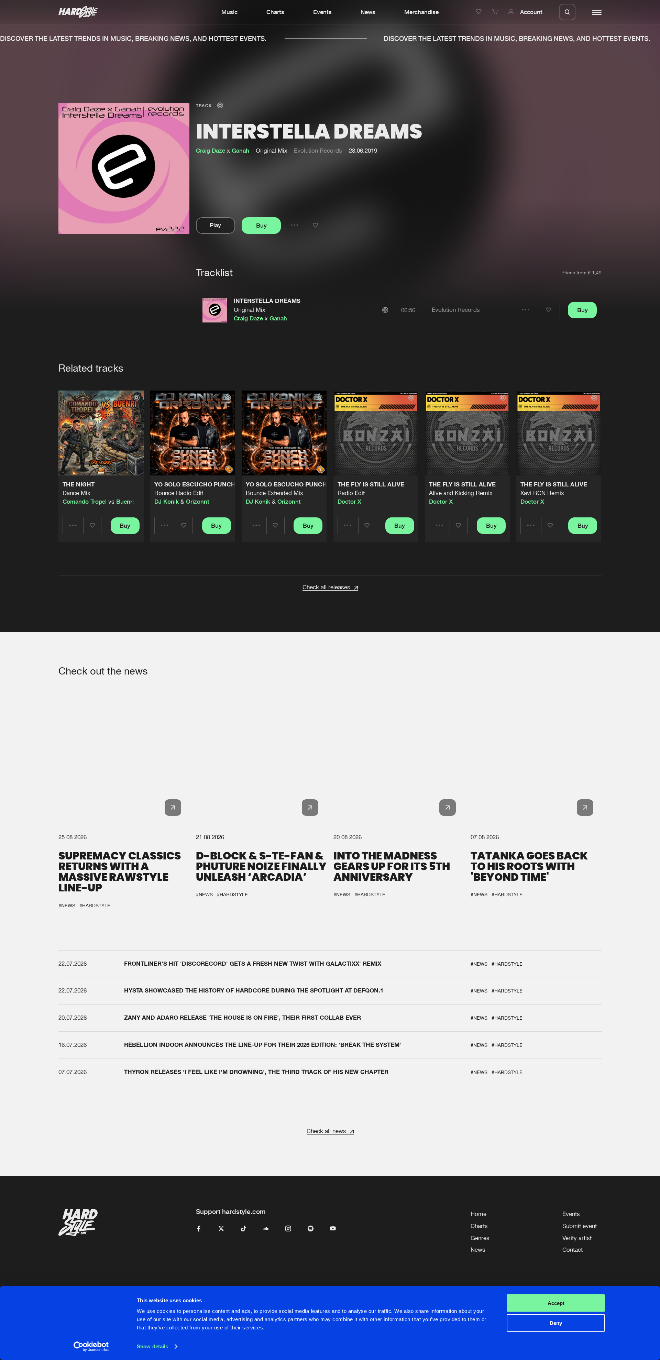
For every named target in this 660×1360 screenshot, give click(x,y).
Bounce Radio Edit (178, 493)
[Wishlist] (480, 12)
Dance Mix (76, 493)
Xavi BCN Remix (542, 493)
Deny (556, 1323)
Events (322, 12)
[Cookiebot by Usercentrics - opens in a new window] (91, 1346)
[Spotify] (311, 1229)
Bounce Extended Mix (274, 493)
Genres (480, 1238)
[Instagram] (288, 1229)
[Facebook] (199, 1229)
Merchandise (421, 12)
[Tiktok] (243, 1229)
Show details (152, 1346)
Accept (556, 1303)
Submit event (579, 1225)
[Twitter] (221, 1229)
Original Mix (249, 309)
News (368, 12)
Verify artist (577, 1238)
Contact (572, 1249)
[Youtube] (333, 1229)
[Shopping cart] (496, 12)
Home (478, 1213)
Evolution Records (318, 150)
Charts (275, 12)
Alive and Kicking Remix (461, 493)
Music (229, 12)
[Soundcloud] (266, 1229)
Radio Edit (351, 493)
